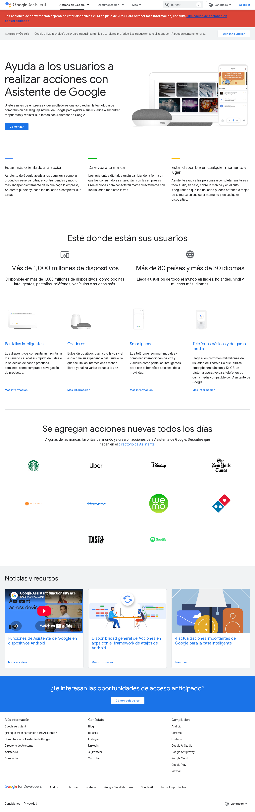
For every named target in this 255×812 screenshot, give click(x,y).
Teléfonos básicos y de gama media (219, 346)
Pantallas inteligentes (24, 343)
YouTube (94, 758)
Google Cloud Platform (118, 787)
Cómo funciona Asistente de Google (27, 739)
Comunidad (12, 758)
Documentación (108, 5)
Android (176, 726)
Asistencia (11, 752)
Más (135, 5)
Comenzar (17, 126)
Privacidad (30, 803)
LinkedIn (93, 745)
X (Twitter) (95, 752)
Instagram (94, 739)
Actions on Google (72, 5)
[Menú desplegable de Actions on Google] (89, 5)
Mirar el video (17, 662)
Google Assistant (15, 726)
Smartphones (142, 343)
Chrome (177, 732)
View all (176, 771)
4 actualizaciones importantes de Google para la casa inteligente (205, 641)
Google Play (179, 764)
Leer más (181, 662)
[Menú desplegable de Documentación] (124, 5)
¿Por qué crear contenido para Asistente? (31, 732)
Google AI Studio (182, 745)
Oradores (76, 343)
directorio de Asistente (137, 444)
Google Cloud (180, 758)
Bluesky (93, 732)
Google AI (147, 787)
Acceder (244, 4)
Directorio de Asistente (19, 745)
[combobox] (183, 4)
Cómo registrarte (128, 700)
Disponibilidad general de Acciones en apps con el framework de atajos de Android (126, 643)
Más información (16, 390)
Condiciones (12, 803)
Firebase (177, 739)
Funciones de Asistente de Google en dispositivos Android (42, 641)
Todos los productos (173, 787)
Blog (91, 726)
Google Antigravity (183, 752)
